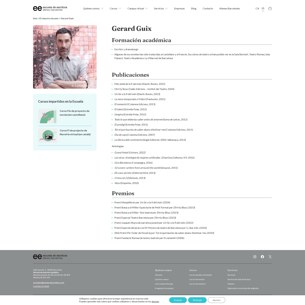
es (263, 8)
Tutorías (230, 284)
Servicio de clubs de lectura (239, 279)
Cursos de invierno (197, 284)
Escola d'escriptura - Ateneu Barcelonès (50, 8)
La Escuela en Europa (164, 284)
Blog (193, 8)
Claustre (158, 275)
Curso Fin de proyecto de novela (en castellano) (74, 112)
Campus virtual (136, 8)
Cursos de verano (196, 279)
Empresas (179, 8)
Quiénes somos (91, 8)
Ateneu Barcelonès (229, 8)
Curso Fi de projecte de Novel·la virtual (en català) (75, 132)
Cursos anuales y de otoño (200, 275)
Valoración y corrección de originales (243, 288)
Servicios (159, 8)
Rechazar (197, 300)
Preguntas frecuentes (164, 288)
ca (257, 8)
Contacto (208, 8)
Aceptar (178, 300)
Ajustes (216, 300)
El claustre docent (49, 18)
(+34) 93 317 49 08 (41, 286)
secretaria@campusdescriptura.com (48, 282)
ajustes (155, 301)
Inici (35, 18)
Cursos (113, 8)
